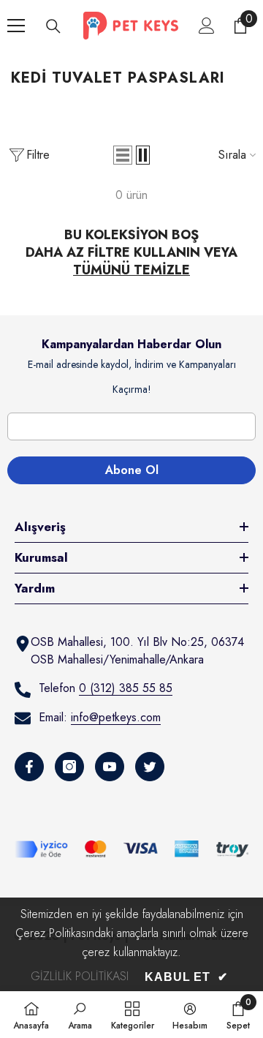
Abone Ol (132, 470)
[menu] (16, 25)
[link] (80, 1014)
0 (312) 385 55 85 (125, 688)
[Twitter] (149, 766)
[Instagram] (69, 766)
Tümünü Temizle (131, 270)
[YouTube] (109, 766)
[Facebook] (29, 766)
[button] (122, 155)
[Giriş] (207, 26)
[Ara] (53, 26)
